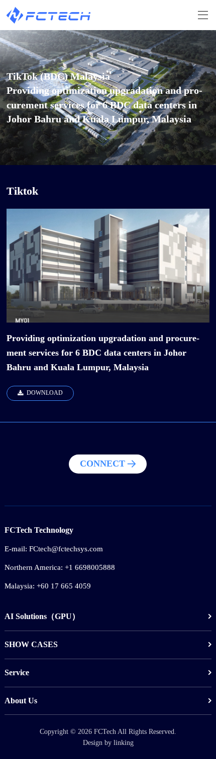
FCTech (105, 731)
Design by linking (108, 742)
